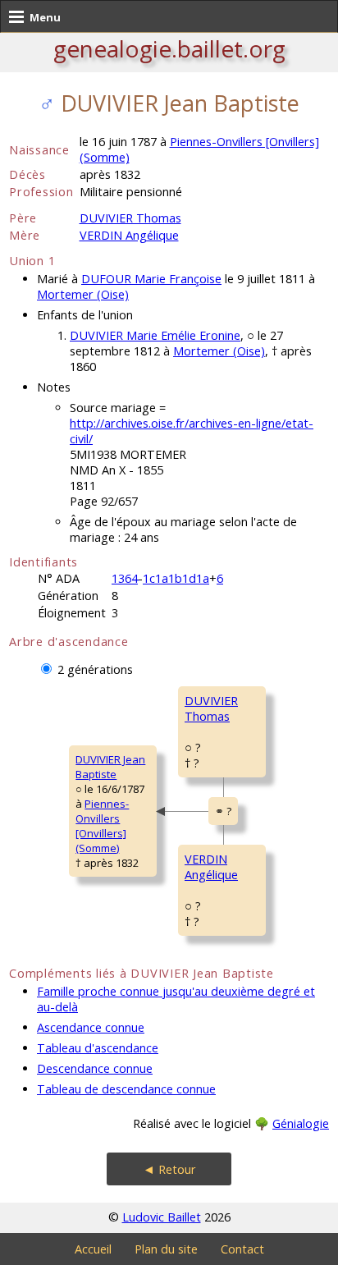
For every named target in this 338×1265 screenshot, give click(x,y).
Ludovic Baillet (161, 1217)
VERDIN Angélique (129, 235)
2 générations (95, 669)
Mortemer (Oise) (83, 294)
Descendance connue (95, 1068)
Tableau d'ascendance (97, 1048)
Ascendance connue (90, 1027)
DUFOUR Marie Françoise (151, 278)
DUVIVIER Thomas (130, 218)
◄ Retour (169, 1169)
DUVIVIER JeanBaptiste (110, 766)
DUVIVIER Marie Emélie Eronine (155, 335)
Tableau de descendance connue (126, 1089)
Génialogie (300, 1123)
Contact (242, 1249)
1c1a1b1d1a (176, 578)
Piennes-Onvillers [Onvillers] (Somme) (102, 825)
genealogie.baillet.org (169, 48)
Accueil (93, 1249)
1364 (125, 578)
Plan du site (166, 1249)
